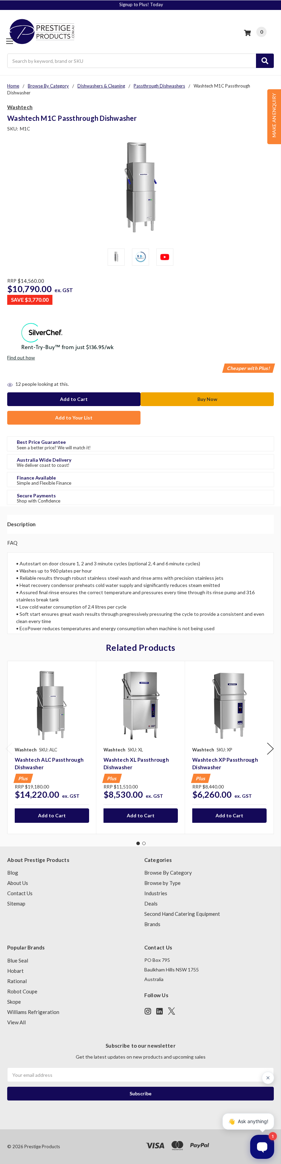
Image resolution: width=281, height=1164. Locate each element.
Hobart (15, 971)
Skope (14, 1002)
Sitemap (16, 903)
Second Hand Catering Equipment (182, 914)
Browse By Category (168, 872)
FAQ (12, 543)
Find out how (21, 357)
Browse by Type (162, 883)
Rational (17, 981)
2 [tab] (144, 843)
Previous (9, 748)
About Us (17, 883)
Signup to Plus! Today (141, 4)
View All (16, 1022)
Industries (155, 893)
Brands (152, 924)
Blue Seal (17, 960)
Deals (151, 903)
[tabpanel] (51, 747)
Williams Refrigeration (33, 1012)
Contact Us (20, 893)
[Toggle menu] (9, 41)
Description (21, 524)
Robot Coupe (22, 991)
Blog (12, 872)
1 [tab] (138, 843)
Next (270, 748)
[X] (171, 1011)
